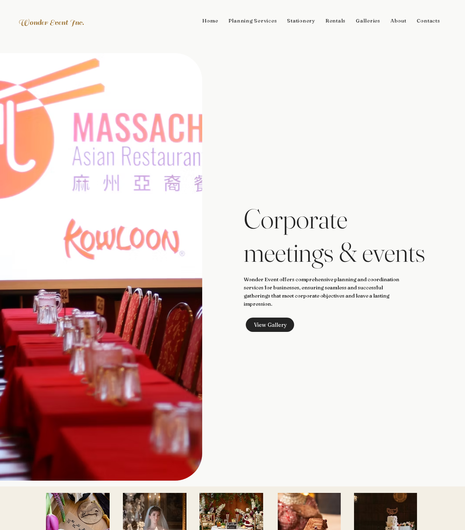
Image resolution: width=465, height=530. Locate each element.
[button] (252, 20)
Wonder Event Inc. (51, 22)
